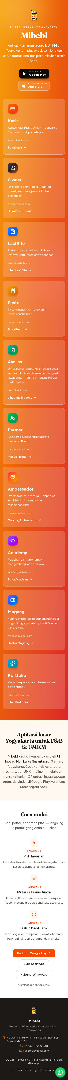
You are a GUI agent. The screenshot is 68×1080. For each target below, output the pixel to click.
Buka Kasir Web (34, 964)
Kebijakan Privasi (21, 1070)
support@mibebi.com (36, 1050)
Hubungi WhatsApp (34, 974)
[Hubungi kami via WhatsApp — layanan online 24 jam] (60, 1072)
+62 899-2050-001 (36, 1045)
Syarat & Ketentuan (45, 1070)
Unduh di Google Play (32, 953)
